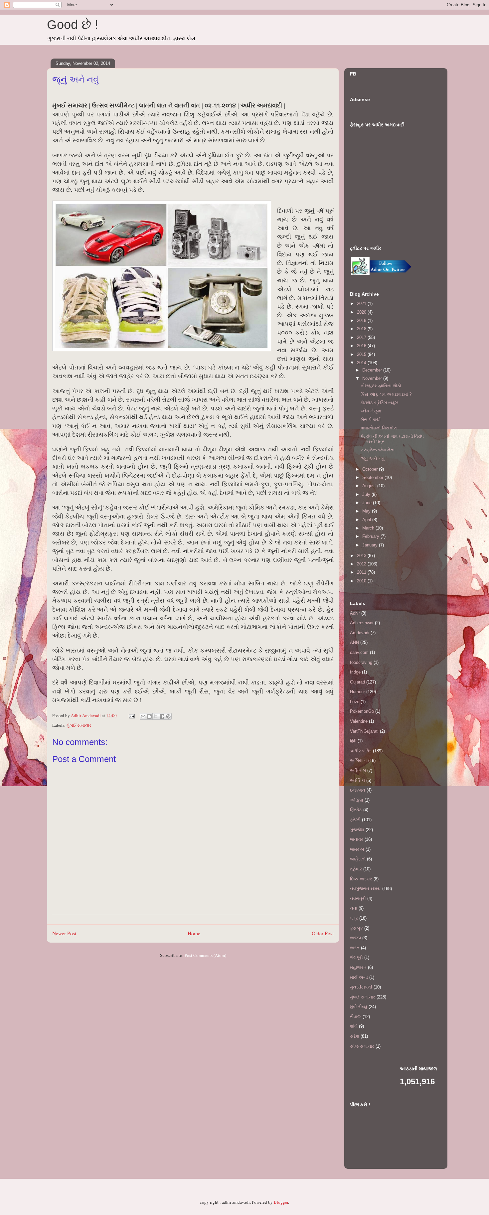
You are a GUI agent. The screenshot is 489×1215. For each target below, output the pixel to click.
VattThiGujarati (364, 731)
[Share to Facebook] (162, 716)
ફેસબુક (356, 928)
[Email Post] (131, 715)
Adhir (355, 613)
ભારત (355, 947)
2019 (362, 320)
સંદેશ (354, 1036)
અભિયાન (358, 760)
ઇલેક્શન (357, 790)
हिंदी (353, 740)
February (371, 536)
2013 (362, 555)
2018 (362, 328)
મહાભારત (358, 967)
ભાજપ (355, 937)
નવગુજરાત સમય (365, 888)
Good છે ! (72, 25)
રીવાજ (355, 1016)
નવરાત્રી (358, 898)
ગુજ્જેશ (357, 829)
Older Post (323, 933)
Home (194, 933)
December (372, 370)
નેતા (353, 908)
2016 (362, 345)
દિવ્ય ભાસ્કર (361, 878)
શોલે (354, 1026)
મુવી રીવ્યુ (358, 1006)
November (372, 378)
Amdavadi (359, 632)
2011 (362, 572)
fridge (355, 672)
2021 (362, 303)
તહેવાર (356, 868)
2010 (362, 580)
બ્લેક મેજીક (371, 410)
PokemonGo (362, 711)
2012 (362, 563)
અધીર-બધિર (361, 750)
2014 (362, 362)
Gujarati (357, 682)
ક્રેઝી (355, 819)
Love (354, 701)
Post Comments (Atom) (205, 955)
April (367, 519)
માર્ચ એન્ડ (359, 977)
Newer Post (64, 933)
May (367, 511)
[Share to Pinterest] (168, 716)
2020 (362, 312)
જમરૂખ (357, 849)
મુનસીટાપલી (361, 987)
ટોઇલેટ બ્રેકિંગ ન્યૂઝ (379, 402)
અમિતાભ (358, 770)
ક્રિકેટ (356, 809)
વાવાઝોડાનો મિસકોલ (379, 427)
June (367, 502)
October (370, 469)
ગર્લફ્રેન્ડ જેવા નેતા (378, 449)
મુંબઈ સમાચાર (79, 725)
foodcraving (361, 662)
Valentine (359, 721)
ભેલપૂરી (356, 957)
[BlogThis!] (149, 716)
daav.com (359, 652)
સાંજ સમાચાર (362, 1046)
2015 (362, 354)
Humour (357, 691)
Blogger (281, 1202)
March (369, 528)
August (369, 485)
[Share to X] (155, 716)
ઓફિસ (356, 800)
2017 (362, 337)
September (373, 477)
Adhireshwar (362, 622)
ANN (354, 642)
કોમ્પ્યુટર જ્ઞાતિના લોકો (381, 385)
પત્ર (354, 918)
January (370, 544)
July (367, 494)
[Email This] (143, 716)
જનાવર (356, 839)
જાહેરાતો (358, 858)
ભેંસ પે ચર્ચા (371, 419)
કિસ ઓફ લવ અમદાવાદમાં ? (386, 394)
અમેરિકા (357, 780)
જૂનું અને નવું (373, 458)
